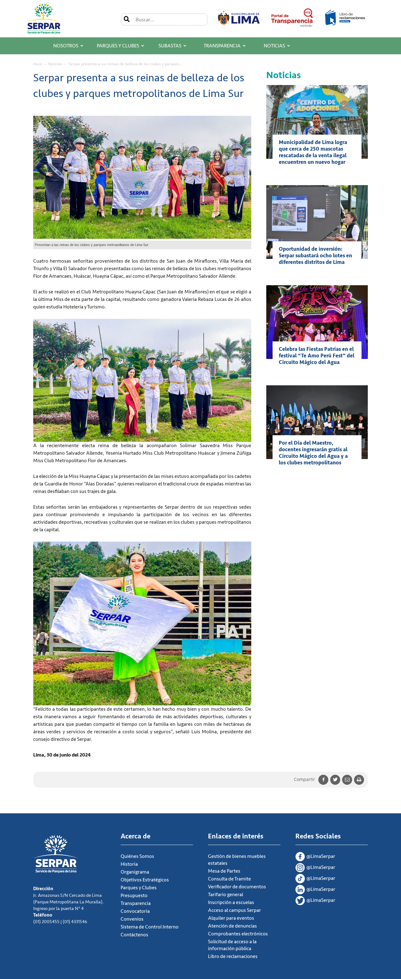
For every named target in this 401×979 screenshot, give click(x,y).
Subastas (170, 46)
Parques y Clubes (118, 46)
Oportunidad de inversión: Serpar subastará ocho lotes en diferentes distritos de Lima (315, 255)
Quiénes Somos (137, 856)
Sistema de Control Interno (150, 927)
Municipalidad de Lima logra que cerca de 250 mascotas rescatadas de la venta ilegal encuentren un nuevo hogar (313, 152)
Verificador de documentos (237, 887)
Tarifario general (225, 894)
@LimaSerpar (320, 856)
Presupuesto (134, 895)
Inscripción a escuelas (231, 902)
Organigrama (135, 872)
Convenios (132, 919)
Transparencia (222, 46)
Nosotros (65, 46)
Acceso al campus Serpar (234, 910)
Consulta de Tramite (229, 879)
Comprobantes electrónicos (238, 934)
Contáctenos (134, 935)
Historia (129, 864)
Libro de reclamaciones (233, 956)
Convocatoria (135, 911)
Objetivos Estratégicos (145, 880)
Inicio (37, 64)
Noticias (274, 46)
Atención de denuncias (232, 926)
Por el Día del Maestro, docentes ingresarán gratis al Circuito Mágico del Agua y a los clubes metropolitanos (313, 453)
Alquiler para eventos (231, 918)
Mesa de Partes (224, 871)
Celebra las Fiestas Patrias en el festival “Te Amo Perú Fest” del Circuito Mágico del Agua (316, 356)
